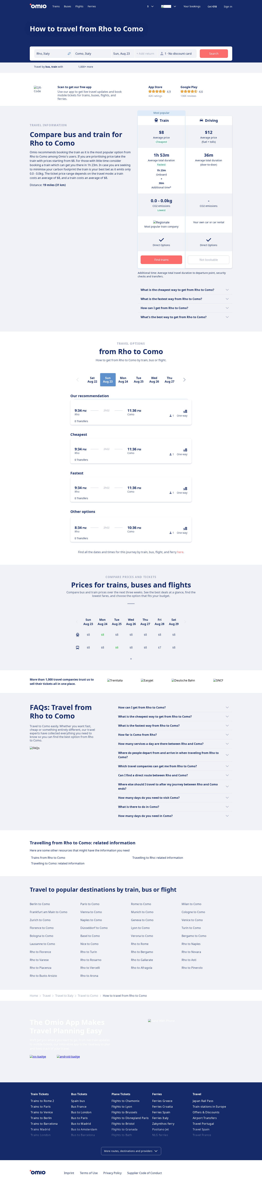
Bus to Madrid (81, 1124)
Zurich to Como (40, 920)
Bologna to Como (41, 936)
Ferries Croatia (162, 1107)
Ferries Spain (161, 1112)
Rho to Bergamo (142, 952)
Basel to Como (90, 936)
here (180, 552)
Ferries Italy (160, 1118)
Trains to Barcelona (44, 1124)
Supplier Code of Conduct (144, 1173)
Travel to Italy (64, 996)
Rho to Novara (191, 952)
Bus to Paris (79, 1118)
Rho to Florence (40, 952)
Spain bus (78, 1101)
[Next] (184, 380)
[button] (123, 53)
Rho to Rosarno (90, 960)
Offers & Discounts (206, 1112)
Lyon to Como (140, 928)
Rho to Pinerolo (192, 968)
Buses (67, 6)
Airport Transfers (205, 1118)
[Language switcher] (168, 6)
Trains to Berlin (41, 1118)
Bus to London (81, 1112)
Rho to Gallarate (142, 960)
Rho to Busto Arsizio (43, 976)
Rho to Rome (139, 944)
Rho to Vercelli (90, 968)
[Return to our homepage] (41, 6)
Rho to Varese (39, 960)
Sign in (228, 6)
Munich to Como (142, 912)
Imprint (69, 1173)
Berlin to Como (40, 904)
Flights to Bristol (123, 1124)
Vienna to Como (91, 912)
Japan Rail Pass (203, 1101)
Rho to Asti (189, 960)
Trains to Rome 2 (42, 1101)
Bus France (78, 1107)
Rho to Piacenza (40, 968)
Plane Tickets (121, 1094)
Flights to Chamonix (125, 1101)
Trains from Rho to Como (48, 858)
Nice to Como (89, 944)
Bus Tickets (79, 1094)
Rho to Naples (191, 944)
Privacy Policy (112, 1173)
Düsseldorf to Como (94, 928)
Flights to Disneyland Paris (130, 1118)
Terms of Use (89, 1173)
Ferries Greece (162, 1101)
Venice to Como (192, 920)
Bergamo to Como (194, 936)
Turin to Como (191, 928)
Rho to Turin (88, 952)
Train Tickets (40, 1094)
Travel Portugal (203, 1124)
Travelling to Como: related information (57, 863)
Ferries (92, 6)
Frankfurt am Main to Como (48, 912)
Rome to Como (141, 904)
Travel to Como (88, 996)
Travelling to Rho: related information (157, 858)
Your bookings (192, 6)
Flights (79, 6)
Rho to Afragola (141, 968)
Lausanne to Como (42, 944)
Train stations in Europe (209, 1107)
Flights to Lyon (122, 1107)
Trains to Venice (42, 1112)
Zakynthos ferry (163, 1124)
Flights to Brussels (124, 1112)
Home (34, 996)
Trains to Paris (41, 1107)
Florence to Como (42, 928)
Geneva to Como (142, 920)
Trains (56, 6)
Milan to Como (191, 904)
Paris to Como (89, 904)
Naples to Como (91, 920)
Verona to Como (142, 936)
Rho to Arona (89, 976)
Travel (47, 996)
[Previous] (77, 622)
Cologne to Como (193, 912)
